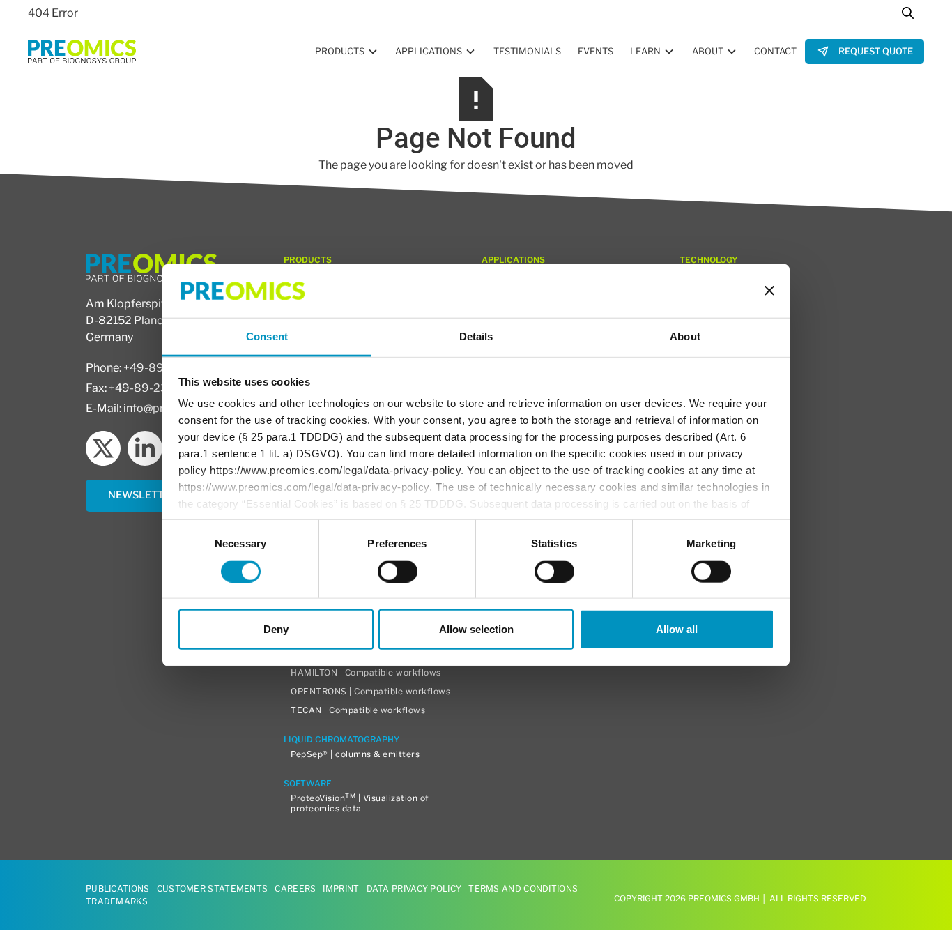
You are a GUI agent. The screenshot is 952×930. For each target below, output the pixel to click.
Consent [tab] (267, 336)
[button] (347, 51)
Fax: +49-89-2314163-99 (152, 388)
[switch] (397, 571)
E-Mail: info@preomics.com (157, 408)
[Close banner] (769, 291)
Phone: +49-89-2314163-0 (155, 367)
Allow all (677, 629)
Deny (276, 629)
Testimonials (527, 51)
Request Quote (875, 51)
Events (595, 51)
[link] (864, 51)
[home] (82, 51)
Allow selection (476, 629)
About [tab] (685, 336)
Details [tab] (476, 336)
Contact (775, 51)
